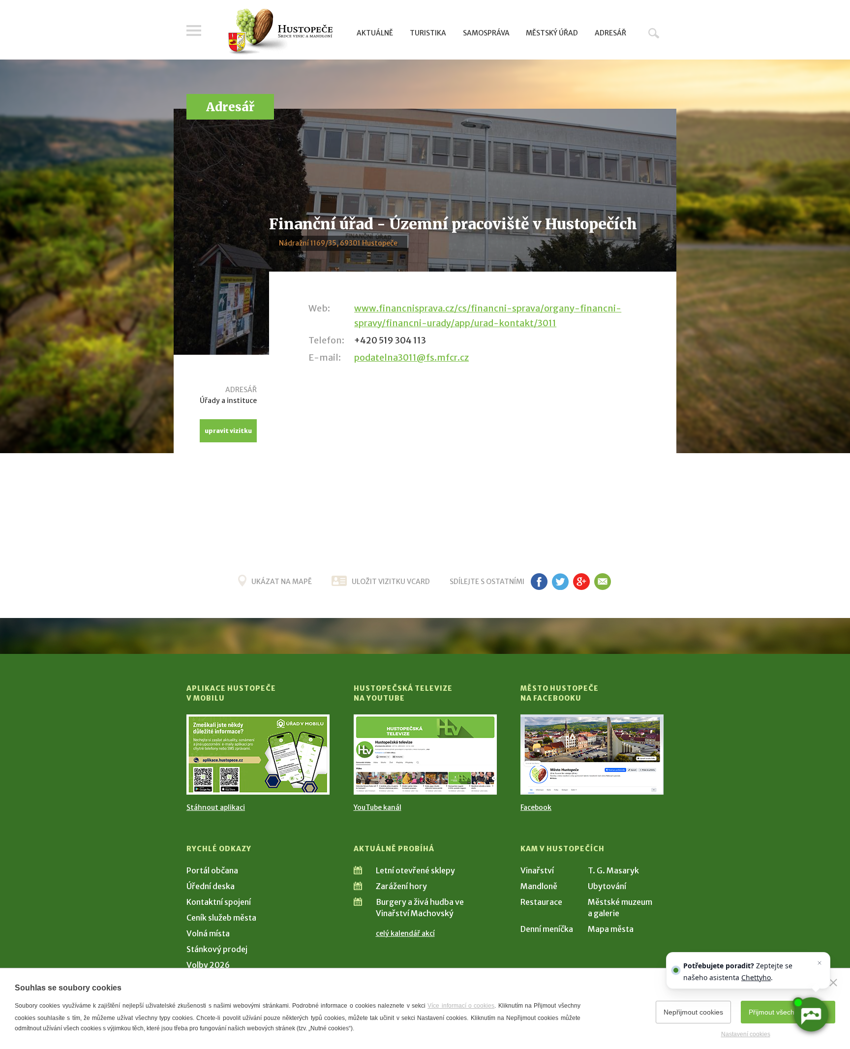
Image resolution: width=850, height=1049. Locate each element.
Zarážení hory (401, 886)
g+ (581, 581)
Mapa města (611, 929)
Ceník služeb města (221, 918)
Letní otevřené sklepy (415, 870)
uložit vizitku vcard (391, 581)
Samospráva (486, 33)
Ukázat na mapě (281, 581)
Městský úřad (552, 33)
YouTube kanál (377, 807)
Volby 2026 (208, 965)
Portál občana (212, 870)
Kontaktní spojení (218, 902)
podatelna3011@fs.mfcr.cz (411, 357)
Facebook (535, 807)
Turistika (428, 33)
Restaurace (541, 902)
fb (539, 581)
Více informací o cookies (460, 1005)
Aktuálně (375, 33)
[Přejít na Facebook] (592, 754)
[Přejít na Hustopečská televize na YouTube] (425, 754)
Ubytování (607, 886)
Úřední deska (210, 886)
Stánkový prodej (216, 949)
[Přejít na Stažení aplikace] (258, 754)
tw (560, 581)
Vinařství (537, 870)
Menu (193, 30)
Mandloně (538, 886)
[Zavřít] (833, 982)
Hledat (654, 33)
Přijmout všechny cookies (788, 1012)
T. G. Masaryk (613, 870)
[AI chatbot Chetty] (810, 1014)
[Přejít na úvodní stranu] (280, 32)
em (602, 581)
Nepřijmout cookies (693, 1012)
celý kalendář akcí (405, 933)
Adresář (610, 33)
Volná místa (208, 933)
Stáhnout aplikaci (215, 807)
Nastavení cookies (745, 1034)
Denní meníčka (546, 929)
